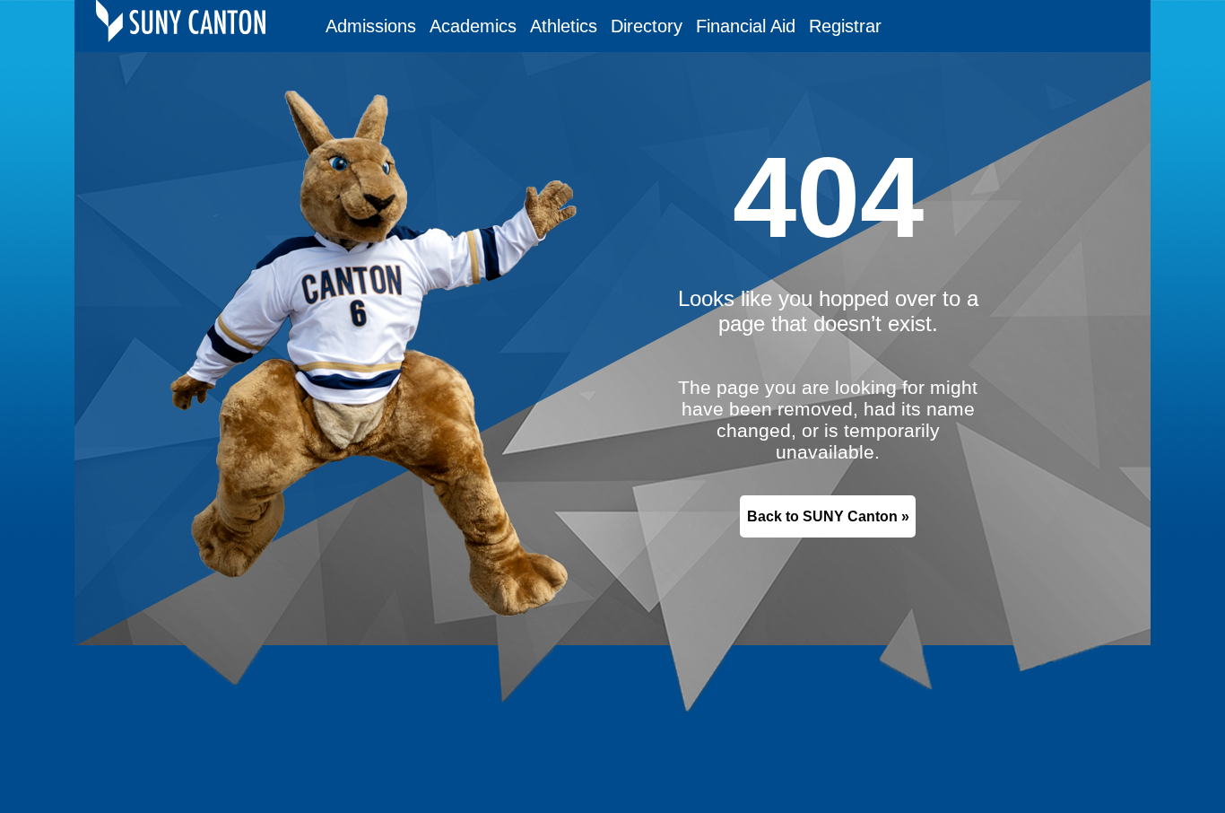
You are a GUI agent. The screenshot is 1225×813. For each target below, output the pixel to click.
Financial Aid (745, 26)
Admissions (371, 26)
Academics (473, 26)
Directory (646, 26)
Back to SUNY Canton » (828, 516)
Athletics (563, 26)
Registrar (845, 26)
